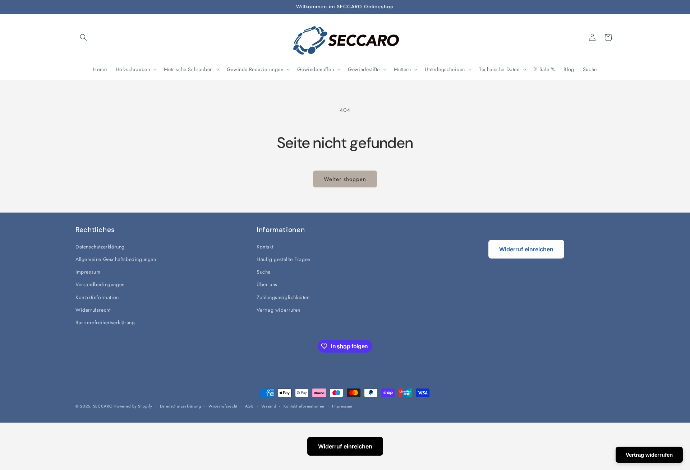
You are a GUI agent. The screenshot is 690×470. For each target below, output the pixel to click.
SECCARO (103, 406)
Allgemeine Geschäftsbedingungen (115, 259)
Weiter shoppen (345, 179)
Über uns (267, 284)
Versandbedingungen (100, 284)
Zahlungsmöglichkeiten (283, 297)
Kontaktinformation (97, 297)
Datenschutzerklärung (100, 246)
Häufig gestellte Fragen (283, 259)
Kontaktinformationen (304, 406)
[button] (83, 37)
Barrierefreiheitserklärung (105, 322)
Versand (268, 406)
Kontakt (265, 246)
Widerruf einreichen (526, 249)
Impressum (87, 271)
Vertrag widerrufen (278, 309)
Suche (264, 271)
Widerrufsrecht (92, 309)
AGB (249, 406)
